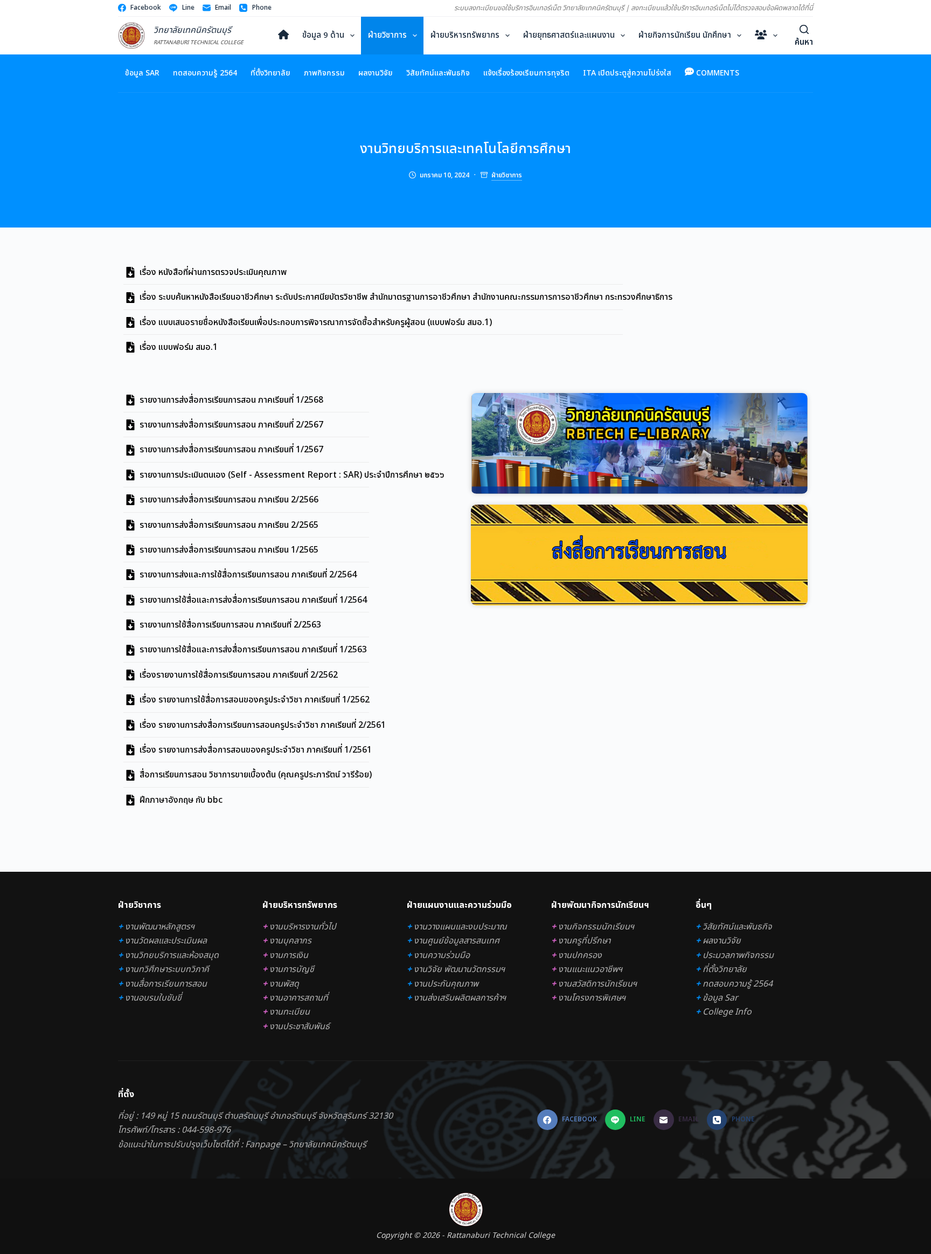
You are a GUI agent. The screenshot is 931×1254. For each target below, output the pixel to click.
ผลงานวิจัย (375, 73)
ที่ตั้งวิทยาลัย (270, 73)
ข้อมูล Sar (142, 73)
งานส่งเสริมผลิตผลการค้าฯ (460, 997)
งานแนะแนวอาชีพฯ (590, 969)
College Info (727, 1011)
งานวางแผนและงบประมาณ (460, 926)
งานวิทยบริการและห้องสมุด (172, 955)
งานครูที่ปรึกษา (584, 940)
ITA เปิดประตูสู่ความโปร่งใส (627, 73)
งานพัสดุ (284, 983)
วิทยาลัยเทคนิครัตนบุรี (192, 30)
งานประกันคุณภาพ (446, 983)
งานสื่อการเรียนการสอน (166, 983)
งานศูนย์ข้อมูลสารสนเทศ (456, 940)
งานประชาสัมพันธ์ (299, 1026)
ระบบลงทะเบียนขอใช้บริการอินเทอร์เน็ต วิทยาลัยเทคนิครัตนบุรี (539, 8)
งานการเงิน (288, 955)
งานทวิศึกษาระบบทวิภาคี (167, 969)
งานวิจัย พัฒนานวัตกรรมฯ (459, 969)
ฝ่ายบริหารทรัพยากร (464, 35)
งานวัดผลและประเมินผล (166, 940)
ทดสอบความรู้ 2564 (205, 73)
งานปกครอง (580, 955)
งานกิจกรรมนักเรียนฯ (596, 926)
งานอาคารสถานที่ (298, 997)
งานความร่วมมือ (442, 955)
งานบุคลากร (290, 940)
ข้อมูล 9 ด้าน (323, 35)
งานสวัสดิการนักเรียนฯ (597, 983)
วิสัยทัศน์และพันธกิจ (438, 73)
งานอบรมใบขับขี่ (153, 997)
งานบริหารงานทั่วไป (302, 926)
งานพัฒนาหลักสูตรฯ (159, 926)
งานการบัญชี (291, 969)
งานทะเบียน (289, 1011)
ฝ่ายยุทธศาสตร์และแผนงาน (569, 35)
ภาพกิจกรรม (324, 73)
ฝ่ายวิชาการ (387, 35)
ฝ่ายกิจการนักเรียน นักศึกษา (684, 35)
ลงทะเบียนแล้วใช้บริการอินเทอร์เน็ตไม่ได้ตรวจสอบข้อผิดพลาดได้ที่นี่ (722, 8)
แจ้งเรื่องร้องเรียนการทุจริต (526, 73)
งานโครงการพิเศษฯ (592, 997)
